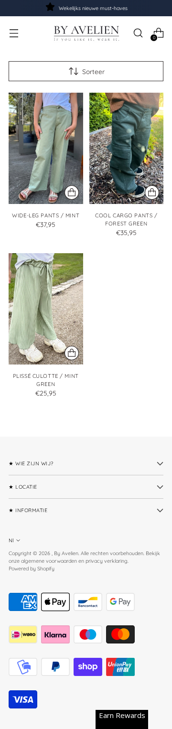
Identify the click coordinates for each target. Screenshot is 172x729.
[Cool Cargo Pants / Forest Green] (126, 148)
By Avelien (66, 553)
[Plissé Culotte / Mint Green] (46, 308)
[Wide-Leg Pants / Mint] (46, 148)
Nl (11, 540)
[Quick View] (71, 192)
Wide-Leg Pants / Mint (45, 215)
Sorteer (93, 71)
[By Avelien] (86, 33)
